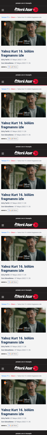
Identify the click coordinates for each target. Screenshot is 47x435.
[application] (23, 217)
